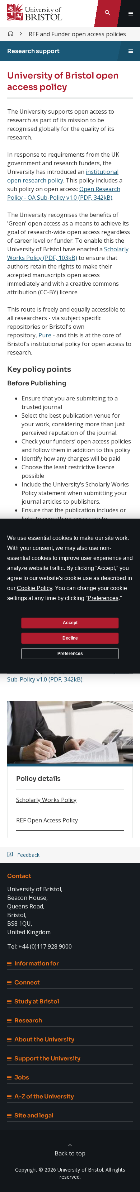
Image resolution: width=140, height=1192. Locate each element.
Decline (70, 638)
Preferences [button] (103, 598)
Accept (70, 622)
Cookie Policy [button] (34, 588)
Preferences (70, 653)
